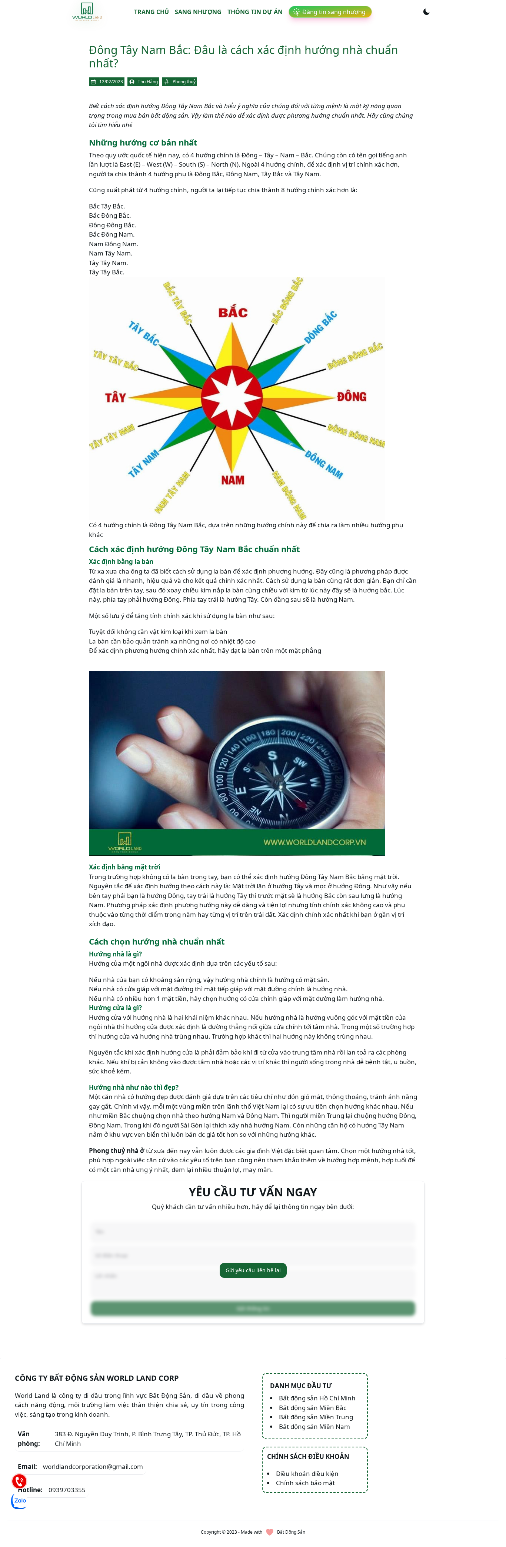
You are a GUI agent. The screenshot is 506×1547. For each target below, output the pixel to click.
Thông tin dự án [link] (255, 12)
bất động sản (169, 115)
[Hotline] (19, 1481)
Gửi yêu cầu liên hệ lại (253, 1270)
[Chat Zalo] (19, 1501)
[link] (87, 12)
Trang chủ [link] (151, 12)
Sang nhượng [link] (198, 12)
